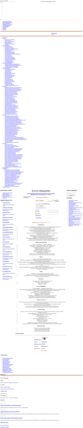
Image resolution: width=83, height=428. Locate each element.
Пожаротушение (8, 50)
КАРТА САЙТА (6, 187)
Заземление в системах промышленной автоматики (15, 138)
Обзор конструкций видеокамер (11, 134)
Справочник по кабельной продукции (12, 176)
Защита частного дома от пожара (11, 116)
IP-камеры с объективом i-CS (10, 110)
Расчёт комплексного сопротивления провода (14, 148)
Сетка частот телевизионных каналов (12, 175)
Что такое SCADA (8, 141)
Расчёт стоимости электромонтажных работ (13, 166)
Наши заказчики (8, 40)
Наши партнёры (8, 42)
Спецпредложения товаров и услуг (12, 85)
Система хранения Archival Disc (11, 101)
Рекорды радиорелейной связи (11, 91)
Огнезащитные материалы (10, 73)
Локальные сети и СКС (7, 266)
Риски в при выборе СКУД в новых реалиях (13, 89)
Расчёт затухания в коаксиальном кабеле (13, 150)
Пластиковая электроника (10, 108)
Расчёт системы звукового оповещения (12, 118)
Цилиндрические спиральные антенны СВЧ (13, 128)
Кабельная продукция (9, 80)
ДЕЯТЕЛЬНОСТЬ (6, 45)
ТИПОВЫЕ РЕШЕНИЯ (7, 63)
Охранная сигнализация (9, 47)
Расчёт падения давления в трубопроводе (13, 163)
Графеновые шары (8, 103)
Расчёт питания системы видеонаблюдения (13, 158)
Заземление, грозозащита (10, 81)
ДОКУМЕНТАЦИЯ (6, 25)
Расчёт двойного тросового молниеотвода (13, 157)
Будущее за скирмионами (10, 99)
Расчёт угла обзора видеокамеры (11, 159)
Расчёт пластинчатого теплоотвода (11, 161)
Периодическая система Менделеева (12, 186)
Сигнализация (8, 71)
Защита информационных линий (11, 132)
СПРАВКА (5, 168)
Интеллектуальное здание (10, 135)
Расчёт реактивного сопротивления (12, 151)
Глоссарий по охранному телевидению (12, 170)
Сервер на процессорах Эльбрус (11, 92)
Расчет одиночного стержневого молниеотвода (14, 154)
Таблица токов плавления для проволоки (13, 173)
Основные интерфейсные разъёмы (11, 177)
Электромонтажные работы (10, 58)
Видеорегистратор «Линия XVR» (11, 93)
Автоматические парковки (10, 69)
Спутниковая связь (7, 271)
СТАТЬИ (4, 114)
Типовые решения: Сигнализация (11, 67)
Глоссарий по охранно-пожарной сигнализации (14, 171)
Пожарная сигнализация (9, 49)
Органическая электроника (10, 104)
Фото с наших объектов (9, 41)
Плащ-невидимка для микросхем (11, 102)
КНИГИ (4, 28)
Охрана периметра (8, 77)
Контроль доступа (8, 74)
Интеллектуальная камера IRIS (11, 100)
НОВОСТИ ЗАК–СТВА (7, 24)
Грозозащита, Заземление (8, 256)
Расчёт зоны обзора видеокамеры (11, 160)
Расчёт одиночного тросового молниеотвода (13, 156)
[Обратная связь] (52, 33)
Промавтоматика (8, 82)
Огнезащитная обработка (10, 52)
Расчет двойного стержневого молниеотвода (13, 155)
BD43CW (35, 341)
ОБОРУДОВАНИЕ (6, 68)
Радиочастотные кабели (9, 181)
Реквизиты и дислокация (10, 43)
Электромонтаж (6, 261)
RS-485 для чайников (9, 140)
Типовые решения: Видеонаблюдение (12, 64)
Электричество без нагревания (11, 96)
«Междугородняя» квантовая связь (11, 105)
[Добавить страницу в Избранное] (53, 34)
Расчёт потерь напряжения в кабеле (12, 146)
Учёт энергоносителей (9, 56)
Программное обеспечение (10, 75)
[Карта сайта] (55, 33)
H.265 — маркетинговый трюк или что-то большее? (15, 124)
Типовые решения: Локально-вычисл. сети (13, 65)
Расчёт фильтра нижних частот (11, 145)
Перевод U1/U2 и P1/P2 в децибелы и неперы (14, 183)
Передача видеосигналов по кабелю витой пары (14, 137)
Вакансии (7, 44)
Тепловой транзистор (9, 97)
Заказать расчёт (6, 210)
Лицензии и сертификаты (10, 39)
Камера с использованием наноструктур (12, 90)
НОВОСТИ (5, 86)
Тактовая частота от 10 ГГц (10, 112)
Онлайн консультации (4, 427)
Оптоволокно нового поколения (11, 113)
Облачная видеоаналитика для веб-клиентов (13, 123)
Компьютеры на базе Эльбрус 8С (11, 94)
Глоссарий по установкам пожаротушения (13, 172)
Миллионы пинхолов (9, 95)
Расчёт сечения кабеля (9, 147)
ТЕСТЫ (4, 29)
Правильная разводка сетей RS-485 (12, 142)
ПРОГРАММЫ (6, 167)
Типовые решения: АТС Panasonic (11, 66)
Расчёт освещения (8, 162)
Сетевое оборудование (9, 76)
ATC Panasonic (8, 78)
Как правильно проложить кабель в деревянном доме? (75, 208)
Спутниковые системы (9, 84)
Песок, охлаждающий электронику (12, 107)
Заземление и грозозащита (8, 370)
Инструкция (38, 217)
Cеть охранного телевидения (10, 136)
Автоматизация (8, 54)
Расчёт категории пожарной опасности (12, 53)
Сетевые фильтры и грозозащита (11, 133)
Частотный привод (8, 55)
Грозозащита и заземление (10, 57)
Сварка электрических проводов (11, 129)
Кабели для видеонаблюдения (10, 174)
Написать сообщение (4, 425)
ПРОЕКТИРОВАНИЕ (7, 21)
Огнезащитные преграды (10, 51)
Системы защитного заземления (11, 131)
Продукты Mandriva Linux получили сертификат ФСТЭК (16, 139)
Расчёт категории (6, 236)
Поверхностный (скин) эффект (11, 182)
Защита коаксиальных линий (10, 126)
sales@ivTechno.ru (36, 2)
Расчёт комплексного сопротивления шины (13, 149)
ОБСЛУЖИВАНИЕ (6, 23)
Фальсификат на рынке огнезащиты (12, 115)
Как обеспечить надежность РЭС (11, 125)
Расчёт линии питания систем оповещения (13, 122)
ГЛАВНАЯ (5, 37)
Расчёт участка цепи (9, 144)
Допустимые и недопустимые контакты (12, 184)
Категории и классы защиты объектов (12, 169)
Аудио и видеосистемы (7, 276)
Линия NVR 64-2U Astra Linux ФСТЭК (12, 88)
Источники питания (9, 79)
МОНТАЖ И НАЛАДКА (8, 22)
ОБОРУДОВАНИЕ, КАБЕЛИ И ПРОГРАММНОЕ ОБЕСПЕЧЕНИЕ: (41, 193)
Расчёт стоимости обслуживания (11, 165)
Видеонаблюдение (8, 46)
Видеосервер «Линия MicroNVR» (11, 111)
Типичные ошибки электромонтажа (12, 117)
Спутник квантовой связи (10, 98)
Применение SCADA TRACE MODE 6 (12, 127)
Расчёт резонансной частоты (10, 152)
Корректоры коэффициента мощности (12, 130)
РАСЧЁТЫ (5, 143)
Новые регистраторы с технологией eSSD (13, 87)
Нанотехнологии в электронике (11, 106)
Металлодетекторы (8, 83)
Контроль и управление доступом (11, 48)
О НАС (4, 38)
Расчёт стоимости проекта (10, 164)
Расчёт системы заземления (10, 153)
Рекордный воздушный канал (10, 109)
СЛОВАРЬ (5, 27)
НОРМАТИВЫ (6, 26)
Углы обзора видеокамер (9, 185)
